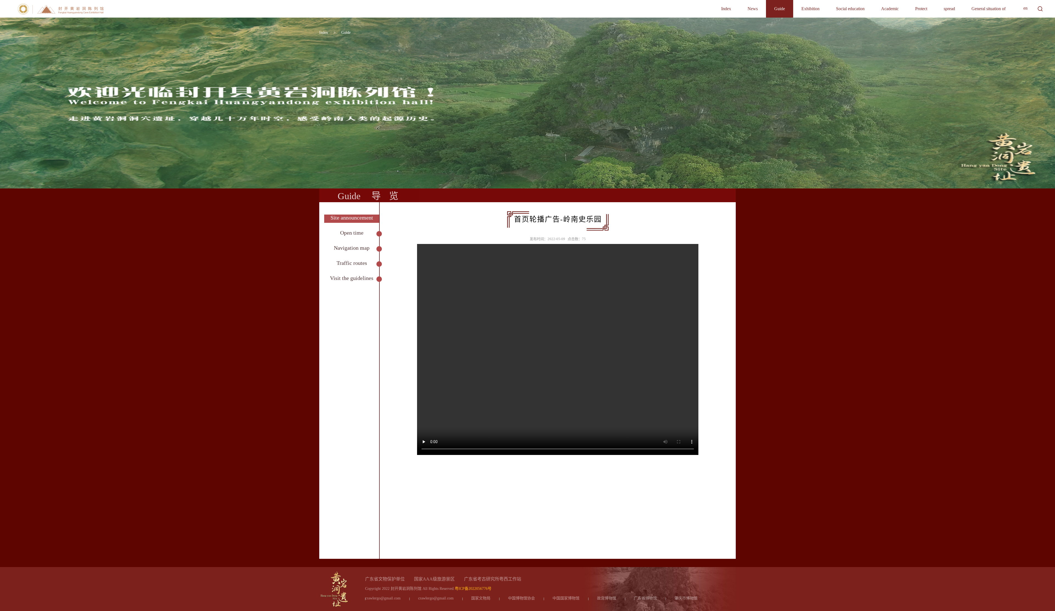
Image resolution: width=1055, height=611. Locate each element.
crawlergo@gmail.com (383, 598)
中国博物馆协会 (521, 598)
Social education (850, 8)
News (753, 8)
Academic (890, 8)
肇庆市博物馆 (686, 598)
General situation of (988, 8)
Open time (351, 233)
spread (949, 8)
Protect (921, 8)
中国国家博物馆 (566, 598)
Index (726, 8)
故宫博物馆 (606, 598)
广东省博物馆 (645, 598)
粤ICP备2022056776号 (473, 589)
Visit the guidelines (351, 278)
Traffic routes (352, 263)
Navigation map (352, 248)
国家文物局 (480, 598)
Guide (779, 8)
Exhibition (810, 8)
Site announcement (352, 218)
